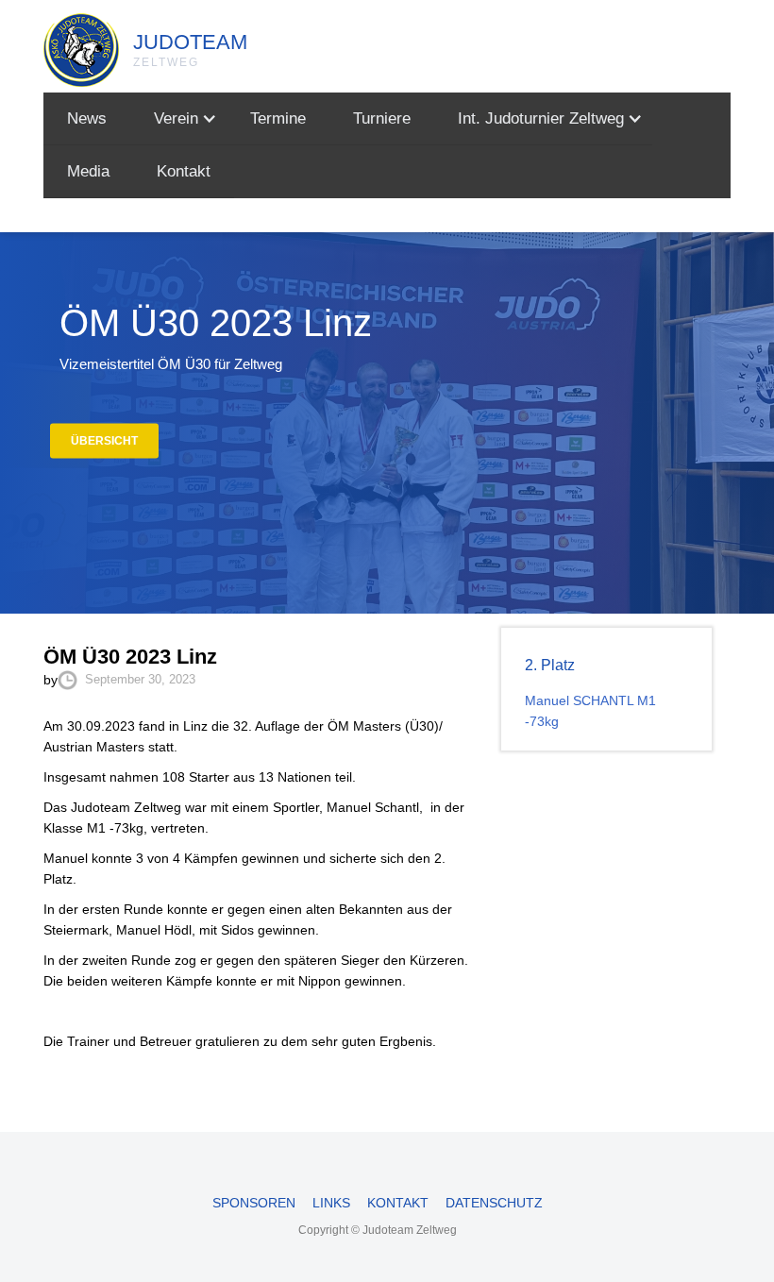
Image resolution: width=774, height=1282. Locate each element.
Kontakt (183, 171)
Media (88, 171)
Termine (278, 118)
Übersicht (104, 440)
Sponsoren (253, 1202)
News (87, 118)
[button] (178, 119)
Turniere (382, 118)
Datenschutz (494, 1202)
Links (331, 1202)
